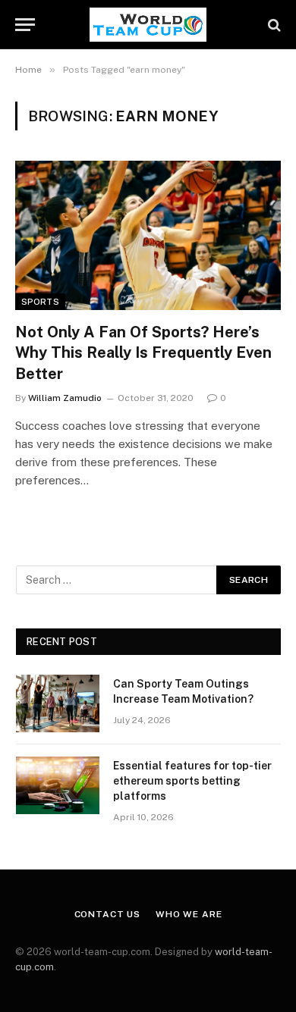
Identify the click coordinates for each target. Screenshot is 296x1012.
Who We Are (189, 914)
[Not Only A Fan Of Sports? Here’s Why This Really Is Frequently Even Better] (148, 235)
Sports (40, 301)
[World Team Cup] (148, 24)
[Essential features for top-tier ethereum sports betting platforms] (57, 785)
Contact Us (107, 914)
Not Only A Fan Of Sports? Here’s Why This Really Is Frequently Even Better (143, 352)
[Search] (273, 25)
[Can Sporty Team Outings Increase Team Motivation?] (57, 703)
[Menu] (25, 25)
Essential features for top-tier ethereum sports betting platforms (192, 781)
